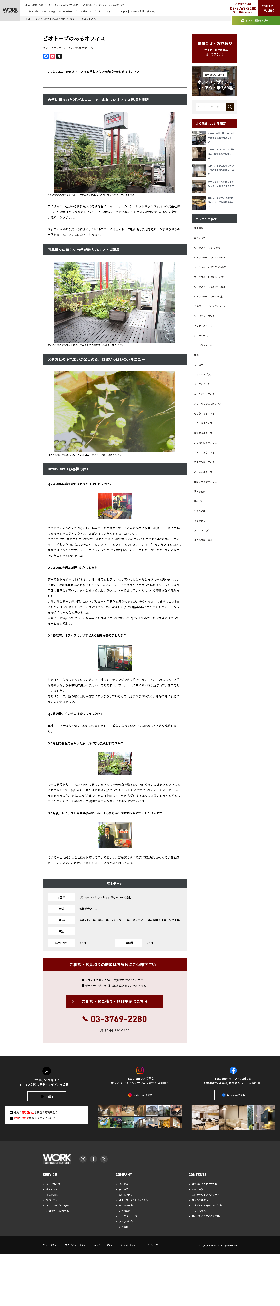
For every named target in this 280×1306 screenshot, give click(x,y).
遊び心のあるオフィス (205, 413)
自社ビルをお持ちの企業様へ (207, 1216)
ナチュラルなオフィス (205, 452)
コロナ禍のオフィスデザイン (207, 1194)
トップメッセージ (128, 1216)
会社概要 (151, 11)
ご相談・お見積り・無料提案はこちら (115, 1001)
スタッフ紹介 (126, 1221)
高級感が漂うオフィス (205, 442)
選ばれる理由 (126, 1205)
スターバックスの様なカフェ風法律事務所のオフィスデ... (221, 170)
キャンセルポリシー (104, 1245)
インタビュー (201, 520)
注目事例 (198, 228)
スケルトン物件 (202, 530)
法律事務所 (199, 491)
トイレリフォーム (203, 345)
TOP (28, 18)
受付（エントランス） (205, 316)
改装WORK (51, 1194)
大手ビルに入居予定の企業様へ (208, 1205)
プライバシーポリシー (76, 1245)
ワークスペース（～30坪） (207, 247)
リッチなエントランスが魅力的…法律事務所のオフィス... (221, 153)
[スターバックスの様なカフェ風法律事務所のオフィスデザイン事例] (200, 170)
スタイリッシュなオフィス (207, 403)
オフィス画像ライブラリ (258, 20)
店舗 (196, 355)
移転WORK (51, 1189)
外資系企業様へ (200, 1200)
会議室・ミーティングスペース (209, 306)
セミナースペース (203, 325)
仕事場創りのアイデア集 (88, 11)
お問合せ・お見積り (269, 8)
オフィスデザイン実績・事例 (50, 18)
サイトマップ (151, 1245)
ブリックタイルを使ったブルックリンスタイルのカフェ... (221, 186)
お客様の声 (124, 1210)
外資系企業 (199, 511)
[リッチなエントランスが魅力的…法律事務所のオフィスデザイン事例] (200, 154)
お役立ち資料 (137, 11)
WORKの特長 (65, 11)
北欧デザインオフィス (205, 481)
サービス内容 (48, 11)
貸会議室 (198, 364)
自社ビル (198, 501)
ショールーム (201, 335)
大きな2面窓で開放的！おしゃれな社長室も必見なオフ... (221, 137)
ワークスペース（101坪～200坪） (211, 277)
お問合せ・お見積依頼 (57, 1210)
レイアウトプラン (203, 374)
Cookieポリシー (129, 1245)
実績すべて (199, 238)
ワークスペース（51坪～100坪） (211, 267)
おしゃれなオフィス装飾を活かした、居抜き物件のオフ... (221, 202)
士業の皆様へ (199, 1210)
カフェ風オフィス (203, 423)
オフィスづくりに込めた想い (134, 1200)
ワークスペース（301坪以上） (209, 296)
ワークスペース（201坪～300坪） (211, 286)
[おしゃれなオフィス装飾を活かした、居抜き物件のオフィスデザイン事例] (200, 203)
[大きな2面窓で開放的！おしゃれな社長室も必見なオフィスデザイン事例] (200, 138)
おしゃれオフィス (203, 472)
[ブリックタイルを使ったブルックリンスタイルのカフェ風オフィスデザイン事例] (200, 186)
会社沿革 (123, 1189)
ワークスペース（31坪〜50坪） (210, 257)
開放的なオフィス (203, 433)
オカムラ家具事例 (203, 540)
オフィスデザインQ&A (115, 11)
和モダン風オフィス (204, 462)
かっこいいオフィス (204, 394)
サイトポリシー (51, 1245)
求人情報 (123, 1226)
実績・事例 (32, 11)
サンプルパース (202, 384)
